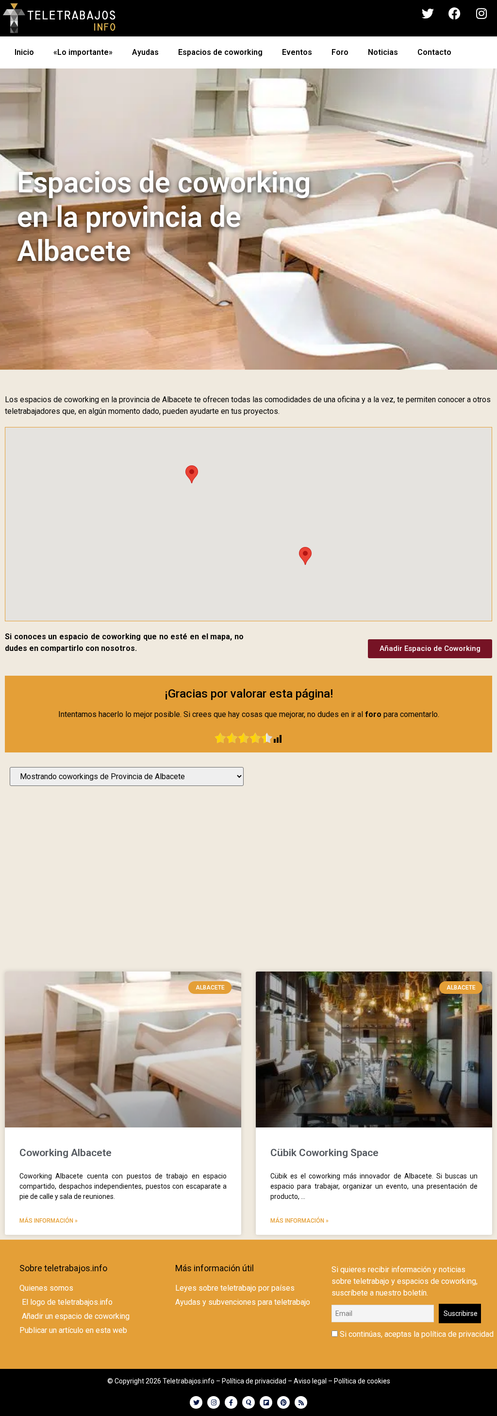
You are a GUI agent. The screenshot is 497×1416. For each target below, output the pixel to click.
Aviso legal (310, 1381)
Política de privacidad (254, 1381)
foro (373, 714)
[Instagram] (481, 13)
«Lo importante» (83, 52)
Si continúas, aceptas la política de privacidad (416, 1334)
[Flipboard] (266, 1402)
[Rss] (301, 1402)
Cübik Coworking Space (324, 1153)
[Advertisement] (248, 882)
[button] (192, 474)
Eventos (297, 52)
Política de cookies (362, 1381)
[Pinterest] (283, 1402)
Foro (339, 52)
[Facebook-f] (231, 1402)
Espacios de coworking (220, 52)
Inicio (24, 52)
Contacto (434, 52)
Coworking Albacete (65, 1153)
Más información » (48, 1220)
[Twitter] (428, 13)
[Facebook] (455, 13)
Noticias (383, 52)
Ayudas (145, 52)
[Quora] (248, 1402)
